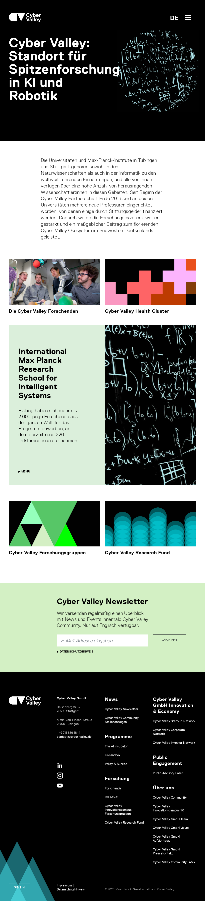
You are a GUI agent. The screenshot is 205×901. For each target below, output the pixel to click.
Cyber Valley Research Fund (137, 552)
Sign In (19, 887)
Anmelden (169, 640)
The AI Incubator (116, 746)
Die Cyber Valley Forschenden (43, 311)
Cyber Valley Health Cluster (137, 311)
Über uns (163, 787)
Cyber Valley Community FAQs (174, 862)
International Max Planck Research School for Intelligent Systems (42, 373)
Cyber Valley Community (170, 797)
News (111, 699)
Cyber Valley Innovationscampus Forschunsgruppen (118, 810)
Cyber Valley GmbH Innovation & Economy (173, 705)
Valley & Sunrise (116, 764)
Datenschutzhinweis (76, 651)
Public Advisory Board (168, 773)
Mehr (25, 471)
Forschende (113, 788)
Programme (118, 736)
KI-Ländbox (113, 755)
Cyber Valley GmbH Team (170, 819)
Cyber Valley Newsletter (121, 709)
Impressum (64, 885)
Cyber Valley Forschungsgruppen (47, 552)
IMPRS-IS (111, 797)
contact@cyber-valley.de (74, 736)
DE (174, 18)
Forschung (117, 778)
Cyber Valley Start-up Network (174, 721)
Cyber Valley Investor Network (174, 742)
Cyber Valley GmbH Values (171, 827)
